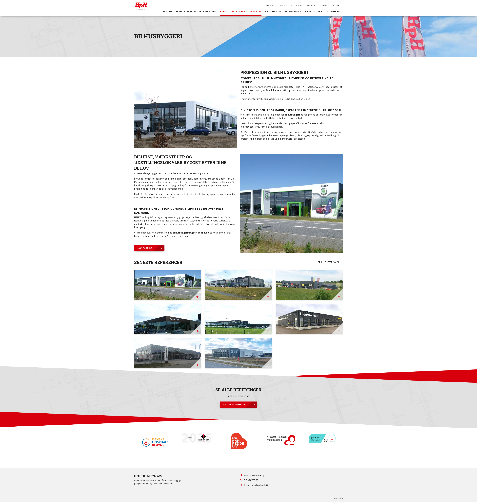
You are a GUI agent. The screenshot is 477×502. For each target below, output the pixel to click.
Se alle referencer (328, 262)
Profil (299, 5)
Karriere (311, 5)
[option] (155, 438)
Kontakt (324, 5)
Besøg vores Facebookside (256, 485)
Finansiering (286, 5)
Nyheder (270, 5)
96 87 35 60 (253, 480)
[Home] (141, 4)
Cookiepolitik (338, 498)
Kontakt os (145, 248)
